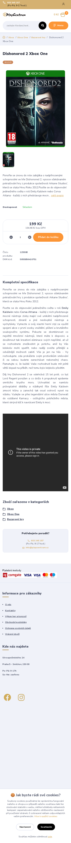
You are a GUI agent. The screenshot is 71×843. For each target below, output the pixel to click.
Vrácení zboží (12, 634)
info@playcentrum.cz (37, 547)
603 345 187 (13, 3)
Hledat (42, 26)
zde (50, 836)
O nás (8, 604)
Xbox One (22, 37)
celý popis (57, 195)
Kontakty (10, 610)
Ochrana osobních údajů (18, 628)
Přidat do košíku (48, 237)
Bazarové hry (38, 37)
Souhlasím (46, 826)
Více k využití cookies (45, 816)
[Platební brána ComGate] (29, 575)
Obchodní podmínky (16, 622)
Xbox (11, 37)
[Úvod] (14, 14)
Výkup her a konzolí (15, 616)
